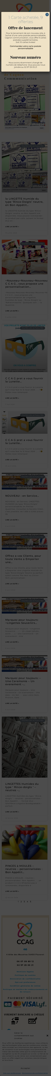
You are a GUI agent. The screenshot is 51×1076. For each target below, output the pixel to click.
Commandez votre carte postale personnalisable (25, 47)
